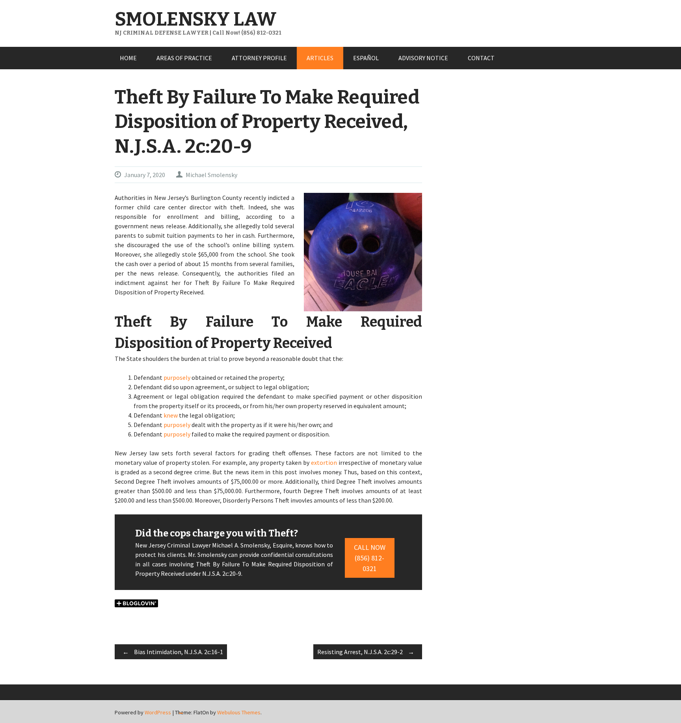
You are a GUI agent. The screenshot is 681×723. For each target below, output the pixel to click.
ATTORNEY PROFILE (259, 58)
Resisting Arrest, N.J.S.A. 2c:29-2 (365, 652)
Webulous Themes (238, 712)
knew (171, 415)
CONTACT (481, 58)
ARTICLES (320, 58)
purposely (177, 377)
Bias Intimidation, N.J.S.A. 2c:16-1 (173, 652)
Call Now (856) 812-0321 (369, 558)
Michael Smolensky (211, 175)
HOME (128, 58)
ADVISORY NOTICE (423, 58)
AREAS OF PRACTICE (184, 58)
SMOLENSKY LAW (196, 19)
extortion (324, 462)
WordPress (158, 712)
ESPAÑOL (366, 58)
